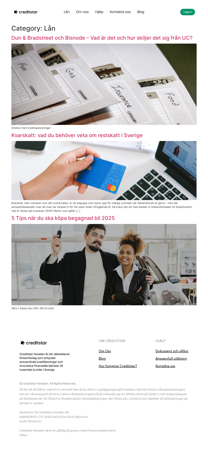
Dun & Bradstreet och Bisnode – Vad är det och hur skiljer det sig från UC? (102, 38)
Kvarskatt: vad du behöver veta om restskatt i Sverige (77, 135)
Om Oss (105, 351)
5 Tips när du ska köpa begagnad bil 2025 (63, 218)
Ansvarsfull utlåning (171, 358)
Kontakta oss (120, 11)
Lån (67, 11)
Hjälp (99, 11)
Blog (140, 11)
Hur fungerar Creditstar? (118, 366)
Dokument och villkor (172, 351)
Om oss (82, 11)
